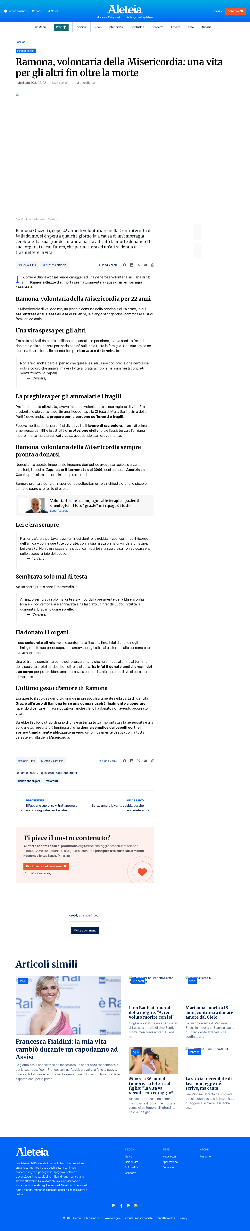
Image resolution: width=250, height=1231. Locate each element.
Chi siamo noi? (93, 1218)
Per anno (205, 1156)
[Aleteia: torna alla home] (125, 9)
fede (192, 981)
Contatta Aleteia (165, 1218)
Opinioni (82, 27)
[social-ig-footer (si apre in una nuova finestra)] (136, 1206)
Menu (42, 27)
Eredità (175, 27)
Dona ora (233, 11)
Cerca (54, 11)
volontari (52, 781)
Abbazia (206, 27)
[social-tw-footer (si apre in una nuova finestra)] (128, 1206)
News (98, 27)
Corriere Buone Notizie (40, 277)
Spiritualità (137, 27)
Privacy (183, 1218)
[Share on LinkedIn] (131, 265)
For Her (20, 42)
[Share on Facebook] (124, 265)
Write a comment (85, 930)
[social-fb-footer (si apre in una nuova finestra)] (121, 1206)
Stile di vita (116, 27)
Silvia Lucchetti (61, 83)
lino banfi (138, 981)
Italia (191, 27)
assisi (23, 981)
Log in (97, 915)
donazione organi (29, 781)
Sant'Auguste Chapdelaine (139, 17)
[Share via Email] (145, 265)
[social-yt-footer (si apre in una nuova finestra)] (114, 1206)
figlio (136, 1052)
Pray (59, 27)
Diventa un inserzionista (138, 1218)
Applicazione (170, 1162)
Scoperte (157, 27)
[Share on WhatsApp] (152, 265)
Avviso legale (113, 1218)
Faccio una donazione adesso (44, 866)
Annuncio (168, 1167)
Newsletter (169, 1156)
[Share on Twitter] (138, 265)
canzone (194, 1052)
